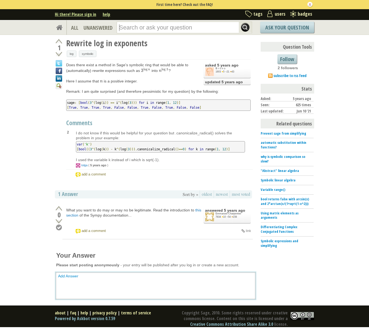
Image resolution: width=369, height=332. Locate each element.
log (71, 53)
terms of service (136, 313)
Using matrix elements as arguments (279, 215)
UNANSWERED (98, 27)
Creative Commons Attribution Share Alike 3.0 (231, 324)
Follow (287, 59)
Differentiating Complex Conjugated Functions (279, 229)
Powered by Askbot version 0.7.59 (85, 318)
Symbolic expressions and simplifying (279, 243)
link (248, 231)
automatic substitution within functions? (283, 145)
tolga (84, 165)
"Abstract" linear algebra (280, 170)
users (280, 14)
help (106, 14)
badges (305, 14)
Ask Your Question (287, 27)
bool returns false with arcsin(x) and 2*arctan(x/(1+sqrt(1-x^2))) (285, 201)
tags (258, 14)
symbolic (87, 53)
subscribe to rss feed (290, 75)
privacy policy (104, 313)
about (60, 313)
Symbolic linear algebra (278, 180)
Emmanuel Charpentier (228, 213)
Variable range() (273, 189)
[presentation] (145, 70)
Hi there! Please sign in (75, 14)
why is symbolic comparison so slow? (283, 159)
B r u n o (220, 68)
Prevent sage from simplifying (283, 133)
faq (73, 313)
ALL (74, 27)
